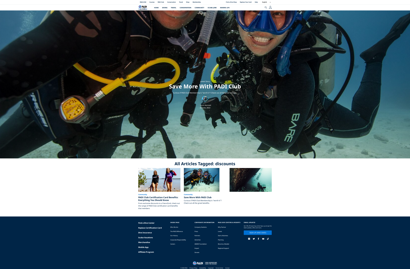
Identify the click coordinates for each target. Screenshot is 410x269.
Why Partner (222, 227)
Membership (197, 2)
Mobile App (143, 247)
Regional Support (223, 248)
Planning (221, 240)
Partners (197, 236)
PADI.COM (143, 2)
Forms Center (220, 268)
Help (256, 2)
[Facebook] (258, 239)
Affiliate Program (146, 252)
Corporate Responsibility (178, 240)
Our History (174, 236)
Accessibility (202, 268)
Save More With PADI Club (205, 86)
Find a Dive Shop (231, 2)
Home (156, 8)
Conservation (171, 2)
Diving (164, 8)
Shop (187, 2)
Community (199, 8)
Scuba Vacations (145, 237)
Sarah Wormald (205, 105)
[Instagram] (249, 239)
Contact (227, 268)
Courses (151, 2)
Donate (197, 252)
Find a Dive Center (146, 223)
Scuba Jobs (212, 8)
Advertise (198, 240)
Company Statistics (201, 227)
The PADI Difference (176, 231)
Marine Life (225, 8)
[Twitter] (254, 239)
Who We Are (174, 227)
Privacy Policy (193, 268)
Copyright (211, 268)
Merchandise (144, 242)
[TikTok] (268, 239)
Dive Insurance (145, 232)
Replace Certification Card (150, 228)
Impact (197, 248)
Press (196, 231)
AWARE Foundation (201, 244)
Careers (172, 244)
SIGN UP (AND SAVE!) (257, 232)
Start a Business (223, 236)
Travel (181, 2)
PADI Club (161, 2)
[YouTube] (263, 239)
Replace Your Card (246, 2)
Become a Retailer (223, 244)
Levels (220, 231)
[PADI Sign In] (270, 7)
